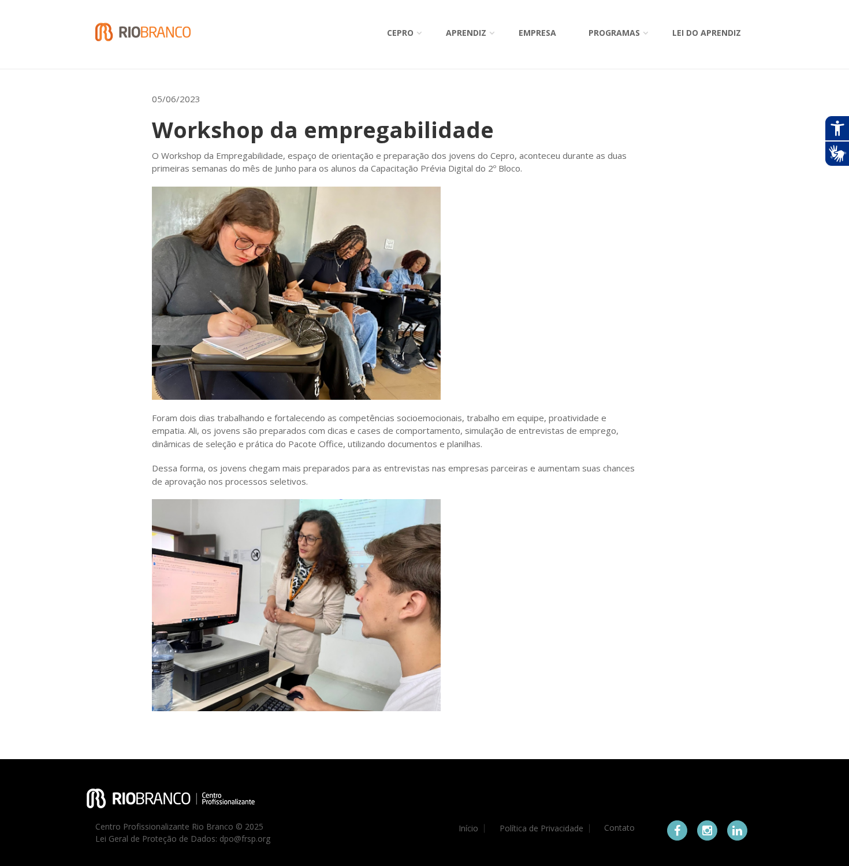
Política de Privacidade (541, 828)
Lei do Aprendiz (706, 32)
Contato (619, 828)
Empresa (537, 32)
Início (468, 828)
